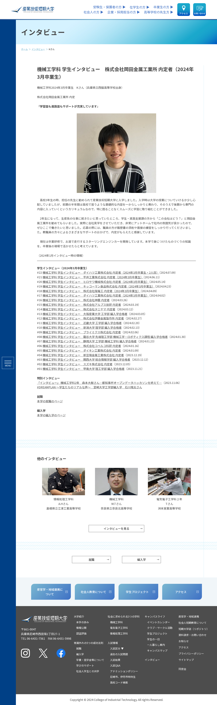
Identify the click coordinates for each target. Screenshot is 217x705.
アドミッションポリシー (124, 671)
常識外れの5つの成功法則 (88, 643)
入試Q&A (115, 665)
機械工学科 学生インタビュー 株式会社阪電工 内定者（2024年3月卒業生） (91, 291)
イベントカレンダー (158, 622)
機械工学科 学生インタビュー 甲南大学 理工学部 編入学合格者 (84, 369)
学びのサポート (85, 665)
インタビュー (38, 49)
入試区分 (115, 648)
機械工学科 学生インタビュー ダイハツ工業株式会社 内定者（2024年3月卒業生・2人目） (101, 272)
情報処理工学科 (119, 633)
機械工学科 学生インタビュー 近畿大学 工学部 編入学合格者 (82, 323)
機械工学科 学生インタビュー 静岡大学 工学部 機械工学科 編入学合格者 (90, 341)
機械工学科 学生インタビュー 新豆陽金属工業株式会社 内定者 (83, 355)
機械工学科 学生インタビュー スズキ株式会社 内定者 (77, 364)
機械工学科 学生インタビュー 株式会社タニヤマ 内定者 (79, 309)
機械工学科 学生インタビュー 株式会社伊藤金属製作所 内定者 (83, 318)
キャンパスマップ (157, 650)
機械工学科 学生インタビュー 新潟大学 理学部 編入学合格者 (82, 327)
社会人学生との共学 (87, 671)
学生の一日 (153, 639)
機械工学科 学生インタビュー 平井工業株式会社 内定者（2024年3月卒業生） (93, 277)
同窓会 (182, 669)
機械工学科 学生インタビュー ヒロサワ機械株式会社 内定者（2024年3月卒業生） (96, 282)
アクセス (184, 647)
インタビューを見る (116, 528)
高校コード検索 (119, 682)
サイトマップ (186, 660)
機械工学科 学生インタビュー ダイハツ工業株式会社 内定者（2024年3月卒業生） (96, 295)
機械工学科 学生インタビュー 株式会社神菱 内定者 (76, 300)
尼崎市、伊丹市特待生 (123, 677)
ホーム (24, 49)
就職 (91, 559)
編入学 (141, 559)
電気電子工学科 (119, 628)
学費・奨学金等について (90, 660)
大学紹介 (79, 616)
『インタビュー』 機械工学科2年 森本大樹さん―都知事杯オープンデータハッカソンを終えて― (99, 383)
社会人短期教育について (193, 623)
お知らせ (184, 641)
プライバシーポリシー (191, 653)
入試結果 (115, 660)
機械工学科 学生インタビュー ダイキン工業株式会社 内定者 (82, 350)
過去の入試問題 (119, 654)
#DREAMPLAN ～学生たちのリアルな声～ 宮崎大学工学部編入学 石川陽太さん (89, 387)
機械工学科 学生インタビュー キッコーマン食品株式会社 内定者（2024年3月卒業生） (99, 286)
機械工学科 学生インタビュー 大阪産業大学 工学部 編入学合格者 (85, 314)
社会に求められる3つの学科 (124, 616)
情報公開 (81, 628)
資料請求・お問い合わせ (193, 635)
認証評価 (81, 633)
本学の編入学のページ (51, 415)
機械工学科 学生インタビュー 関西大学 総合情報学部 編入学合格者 (86, 359)
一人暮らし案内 (156, 645)
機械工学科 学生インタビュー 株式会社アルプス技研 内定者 (82, 304)
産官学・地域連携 (189, 616)
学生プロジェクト (157, 633)
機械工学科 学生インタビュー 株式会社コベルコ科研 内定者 (82, 346)
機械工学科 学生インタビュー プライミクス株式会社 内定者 (82, 332)
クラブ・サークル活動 (160, 628)
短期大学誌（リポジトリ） (194, 629)
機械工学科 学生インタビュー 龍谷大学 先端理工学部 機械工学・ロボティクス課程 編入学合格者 (105, 337)
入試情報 (113, 643)
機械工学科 (116, 622)
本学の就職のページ (50, 401)
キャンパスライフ (155, 616)
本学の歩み (82, 622)
